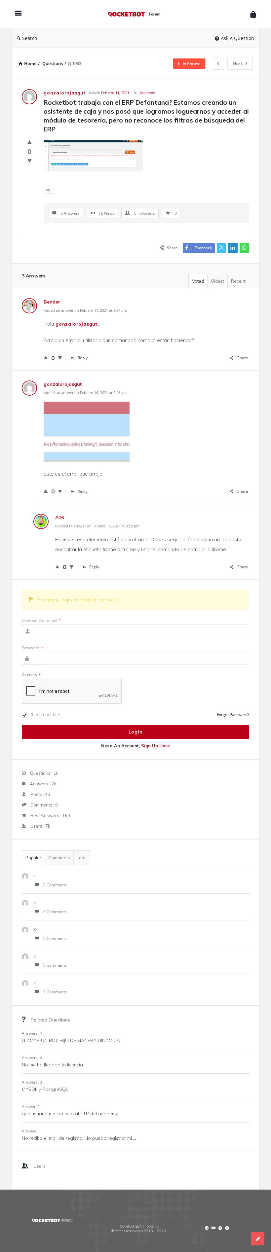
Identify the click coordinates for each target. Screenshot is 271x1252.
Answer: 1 (31, 1106)
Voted (198, 281)
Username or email (41, 620)
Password (32, 648)
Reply (83, 358)
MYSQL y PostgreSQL (45, 1089)
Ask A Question (237, 38)
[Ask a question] (257, 1238)
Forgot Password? (233, 714)
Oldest (217, 281)
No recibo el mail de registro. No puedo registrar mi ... (79, 1138)
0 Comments (55, 885)
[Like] (29, 142)
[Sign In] (253, 14)
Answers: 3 (32, 1082)
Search (29, 38)
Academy (147, 92)
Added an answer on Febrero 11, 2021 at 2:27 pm (85, 310)
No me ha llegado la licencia (52, 1065)
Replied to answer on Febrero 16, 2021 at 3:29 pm (97, 525)
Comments (59, 857)
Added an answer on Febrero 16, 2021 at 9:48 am (85, 392)
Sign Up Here (155, 745)
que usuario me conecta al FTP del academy (70, 1114)
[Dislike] (29, 160)
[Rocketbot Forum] (137, 14)
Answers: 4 (32, 1033)
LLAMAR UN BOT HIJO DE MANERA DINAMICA (71, 1040)
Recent (238, 281)
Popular (33, 857)
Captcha (31, 675)
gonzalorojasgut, (77, 324)
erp (49, 189)
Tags (82, 857)
